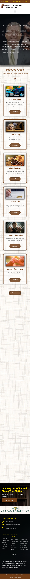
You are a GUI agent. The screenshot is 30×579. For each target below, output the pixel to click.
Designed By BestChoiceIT (15, 577)
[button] (15, 11)
